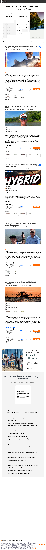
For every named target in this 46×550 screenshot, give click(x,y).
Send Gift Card (29, 368)
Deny (39, 544)
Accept (43, 544)
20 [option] (17, 30)
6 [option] (17, 24)
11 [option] (26, 24)
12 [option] (28, 24)
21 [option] (19, 30)
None (36, 41)
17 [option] (24, 27)
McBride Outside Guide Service (23, 542)
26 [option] (28, 30)
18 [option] (26, 27)
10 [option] (24, 24)
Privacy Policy (34, 548)
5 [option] (28, 21)
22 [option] (21, 30)
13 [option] (17, 27)
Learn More (7, 99)
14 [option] (19, 27)
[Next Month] (29, 16)
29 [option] (21, 33)
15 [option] (21, 27)
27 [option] (17, 33)
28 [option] (19, 33)
